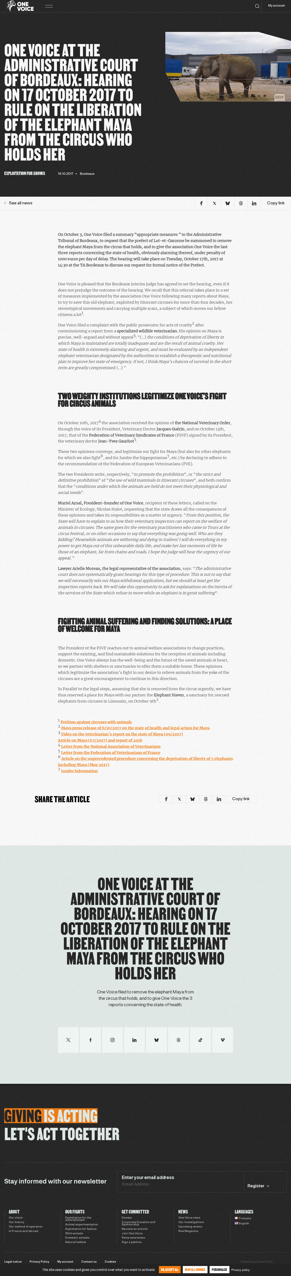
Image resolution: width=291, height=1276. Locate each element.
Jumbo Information (79, 770)
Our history (16, 1222)
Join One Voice (132, 1233)
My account (276, 5)
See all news (20, 203)
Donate (127, 1218)
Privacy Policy (39, 1262)
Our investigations (191, 1222)
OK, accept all (170, 1269)
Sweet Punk (264, 1262)
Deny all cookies (195, 1269)
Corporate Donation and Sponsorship (138, 1223)
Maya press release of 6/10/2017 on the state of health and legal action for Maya (135, 727)
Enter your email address (148, 1178)
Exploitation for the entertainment (78, 1219)
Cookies (110, 1262)
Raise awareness (133, 1238)
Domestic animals (77, 1238)
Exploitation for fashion (81, 1229)
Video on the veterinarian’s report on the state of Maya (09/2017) (122, 734)
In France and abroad (23, 1231)
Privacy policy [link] (240, 1270)
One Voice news (189, 1218)
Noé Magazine (188, 1231)
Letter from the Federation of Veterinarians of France (110, 752)
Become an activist (135, 1229)
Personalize (219, 1269)
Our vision (16, 1218)
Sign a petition (132, 1242)
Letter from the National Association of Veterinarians (111, 746)
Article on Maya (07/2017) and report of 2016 (100, 740)
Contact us (89, 1262)
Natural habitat (75, 1242)
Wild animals (74, 1233)
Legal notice (13, 1262)
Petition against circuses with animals (96, 722)
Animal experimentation (81, 1224)
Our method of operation (25, 1227)
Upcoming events (190, 1227)
